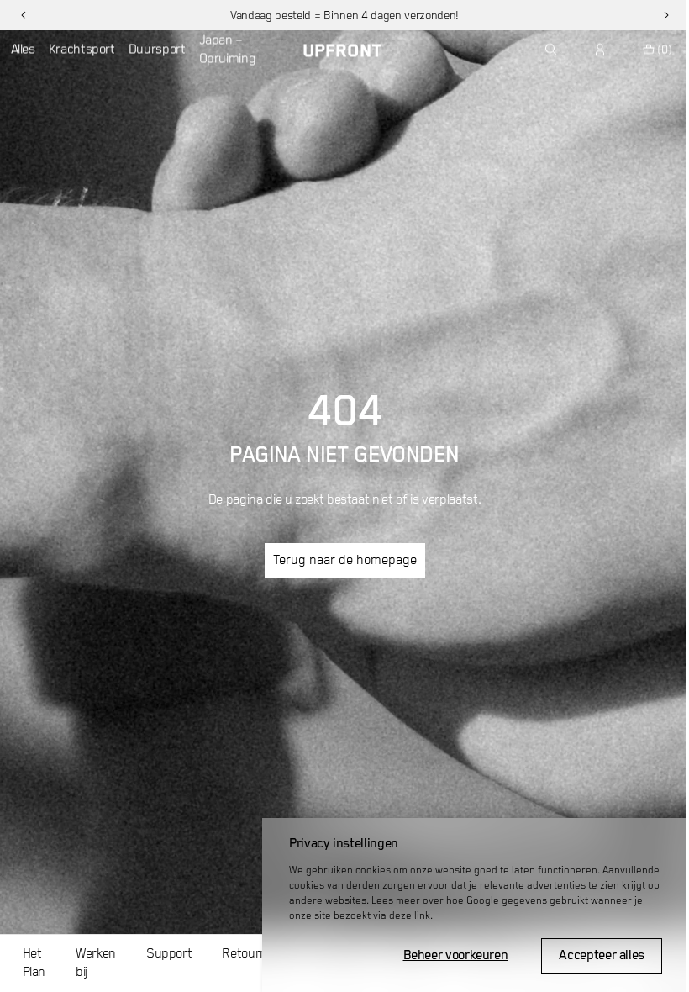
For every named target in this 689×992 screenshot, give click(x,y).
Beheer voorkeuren (455, 955)
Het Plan (34, 963)
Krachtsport (82, 49)
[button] (23, 15)
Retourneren (257, 954)
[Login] (600, 49)
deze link (409, 916)
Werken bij (96, 963)
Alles (23, 49)
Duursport (157, 49)
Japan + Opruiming (227, 49)
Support (169, 954)
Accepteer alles (601, 955)
